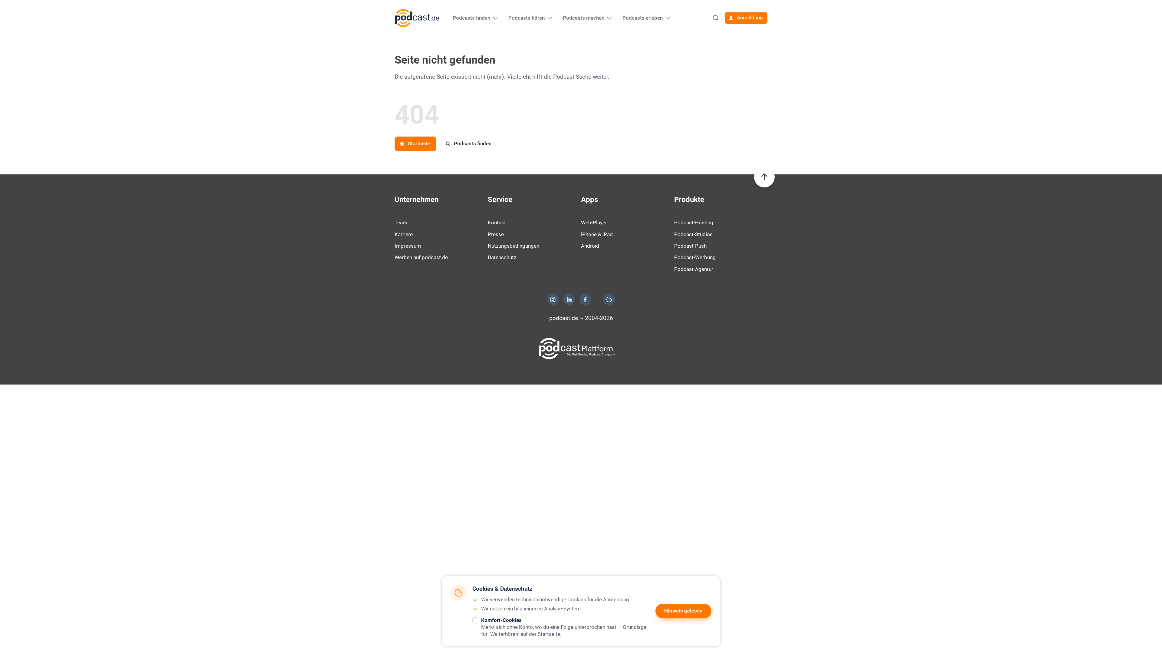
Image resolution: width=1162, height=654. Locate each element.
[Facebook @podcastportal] (585, 299)
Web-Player (594, 223)
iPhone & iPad (597, 234)
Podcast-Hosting (693, 223)
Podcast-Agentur (693, 269)
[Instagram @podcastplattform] (553, 299)
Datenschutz (502, 257)
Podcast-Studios (693, 234)
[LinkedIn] (569, 299)
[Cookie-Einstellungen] (609, 299)
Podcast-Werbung (695, 257)
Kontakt (497, 223)
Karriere (404, 234)
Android (590, 246)
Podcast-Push (690, 246)
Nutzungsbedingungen (513, 246)
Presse (496, 234)
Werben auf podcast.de (421, 257)
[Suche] (716, 18)
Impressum (408, 246)
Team (401, 223)
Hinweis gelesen (683, 611)
